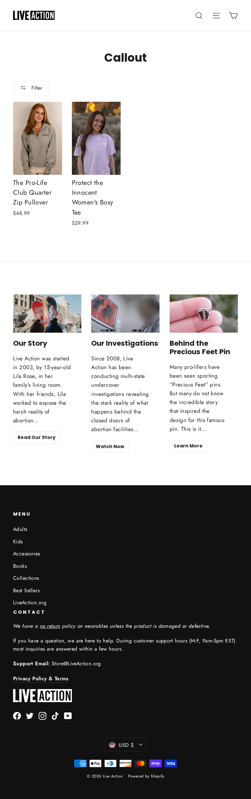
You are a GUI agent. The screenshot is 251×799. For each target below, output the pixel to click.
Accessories (26, 553)
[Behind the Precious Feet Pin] (204, 313)
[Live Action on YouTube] (68, 715)
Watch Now (110, 446)
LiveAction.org (29, 602)
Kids (18, 541)
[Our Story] (47, 313)
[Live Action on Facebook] (17, 715)
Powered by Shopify (146, 776)
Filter (36, 88)
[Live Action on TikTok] (55, 715)
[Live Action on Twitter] (30, 715)
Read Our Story (37, 437)
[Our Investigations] (125, 313)
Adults (20, 529)
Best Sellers (26, 590)
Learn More (188, 446)
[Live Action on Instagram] (42, 715)
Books (20, 566)
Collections (26, 578)
